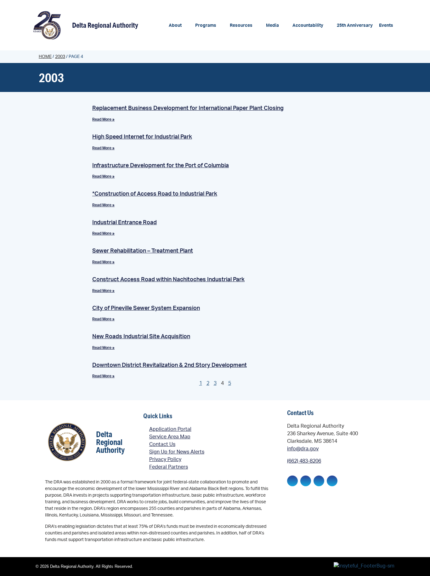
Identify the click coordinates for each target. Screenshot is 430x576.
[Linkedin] (305, 481)
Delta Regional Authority (105, 25)
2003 (60, 56)
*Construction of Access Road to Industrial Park (154, 194)
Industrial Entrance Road (124, 222)
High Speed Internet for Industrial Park (142, 137)
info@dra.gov (303, 448)
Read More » (103, 119)
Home (45, 56)
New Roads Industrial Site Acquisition (141, 336)
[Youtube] (332, 481)
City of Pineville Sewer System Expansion (146, 308)
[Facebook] (292, 481)
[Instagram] (319, 481)
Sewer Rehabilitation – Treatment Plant (142, 251)
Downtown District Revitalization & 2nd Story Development (169, 365)
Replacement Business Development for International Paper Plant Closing (188, 108)
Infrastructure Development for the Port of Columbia (160, 165)
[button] (179, 26)
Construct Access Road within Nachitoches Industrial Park (168, 279)
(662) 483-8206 (304, 461)
